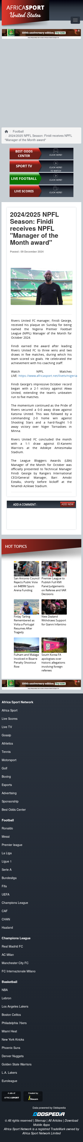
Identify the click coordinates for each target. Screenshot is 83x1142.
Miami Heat (9, 1031)
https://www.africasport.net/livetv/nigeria (48, 376)
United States (25, 15)
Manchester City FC (15, 963)
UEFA (5, 894)
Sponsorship (10, 801)
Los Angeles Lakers (15, 1006)
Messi (6, 836)
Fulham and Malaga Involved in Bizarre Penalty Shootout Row (26, 660)
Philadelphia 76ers (14, 1023)
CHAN (6, 919)
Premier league (12, 845)
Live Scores (9, 718)
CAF (5, 911)
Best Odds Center (14, 809)
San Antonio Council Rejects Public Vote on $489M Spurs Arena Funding (26, 584)
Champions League (15, 902)
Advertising (9, 793)
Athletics (7, 743)
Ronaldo (7, 828)
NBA (5, 990)
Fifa (4, 886)
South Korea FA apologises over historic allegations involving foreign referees (53, 662)
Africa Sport (9, 710)
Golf (4, 768)
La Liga (7, 853)
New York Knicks (13, 1039)
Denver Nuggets (13, 1056)
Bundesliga (9, 878)
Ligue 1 (7, 861)
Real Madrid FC (12, 946)
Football (18, 131)
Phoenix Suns (11, 1048)
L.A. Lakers (9, 1072)
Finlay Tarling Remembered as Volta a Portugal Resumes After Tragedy (24, 624)
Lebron (6, 998)
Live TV (7, 727)
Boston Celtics (11, 1014)
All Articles (55, 1120)
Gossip (6, 735)
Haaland (7, 927)
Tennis (6, 751)
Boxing (6, 776)
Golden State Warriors (16, 1064)
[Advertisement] (41, 82)
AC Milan (8, 954)
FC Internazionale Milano (19, 971)
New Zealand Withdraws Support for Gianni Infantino (54, 620)
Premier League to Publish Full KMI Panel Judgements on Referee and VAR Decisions (54, 586)
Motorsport (9, 760)
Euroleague (9, 1081)
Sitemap (40, 1120)
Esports (7, 785)
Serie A (6, 869)
